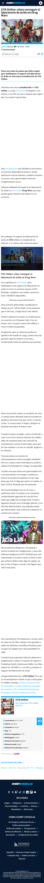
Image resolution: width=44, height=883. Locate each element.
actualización (11, 168)
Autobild (10, 852)
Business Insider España (26, 852)
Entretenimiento (31, 803)
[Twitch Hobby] (16, 792)
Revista (34, 806)
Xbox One (24, 703)
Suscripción (10, 835)
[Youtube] (35, 792)
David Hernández (9, 50)
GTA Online (17, 190)
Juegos (4, 47)
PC (21, 706)
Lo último (24, 806)
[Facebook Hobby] (9, 792)
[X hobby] (12, 792)
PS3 (30, 703)
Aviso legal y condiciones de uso (21, 822)
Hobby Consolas (28, 856)
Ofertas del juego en (7, 754)
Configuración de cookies (28, 835)
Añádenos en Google (11, 54)
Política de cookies (13, 829)
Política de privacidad (21, 825)
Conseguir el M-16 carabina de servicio (18, 692)
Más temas (28, 809)
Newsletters (16, 809)
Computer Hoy (13, 856)
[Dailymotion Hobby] (27, 792)
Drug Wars (21, 90)
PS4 (17, 703)
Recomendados (11, 806)
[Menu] (3, 3)
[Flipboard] (31, 792)
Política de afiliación (13, 832)
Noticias (4, 768)
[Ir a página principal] (15, 3)
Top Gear (22, 859)
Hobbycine (17, 803)
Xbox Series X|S (23, 768)
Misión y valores (30, 832)
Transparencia (30, 829)
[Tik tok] (20, 792)
